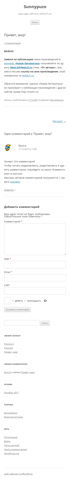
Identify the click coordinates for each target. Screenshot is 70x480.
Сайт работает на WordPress (18, 473)
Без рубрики (57, 99)
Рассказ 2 (9, 343)
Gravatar (15, 181)
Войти (7, 441)
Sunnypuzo (35, 6)
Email (8, 272)
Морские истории (13, 416)
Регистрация (11, 437)
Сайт (7, 285)
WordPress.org (11, 453)
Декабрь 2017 (11, 392)
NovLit (22, 145)
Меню (35, 22)
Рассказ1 (59, 121)
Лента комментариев (15, 449)
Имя (7, 258)
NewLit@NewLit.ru (21, 67)
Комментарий (13, 221)
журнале (9, 63)
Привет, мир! (11, 351)
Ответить (9, 189)
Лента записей (11, 445)
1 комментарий (12, 43)
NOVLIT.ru (28, 75)
